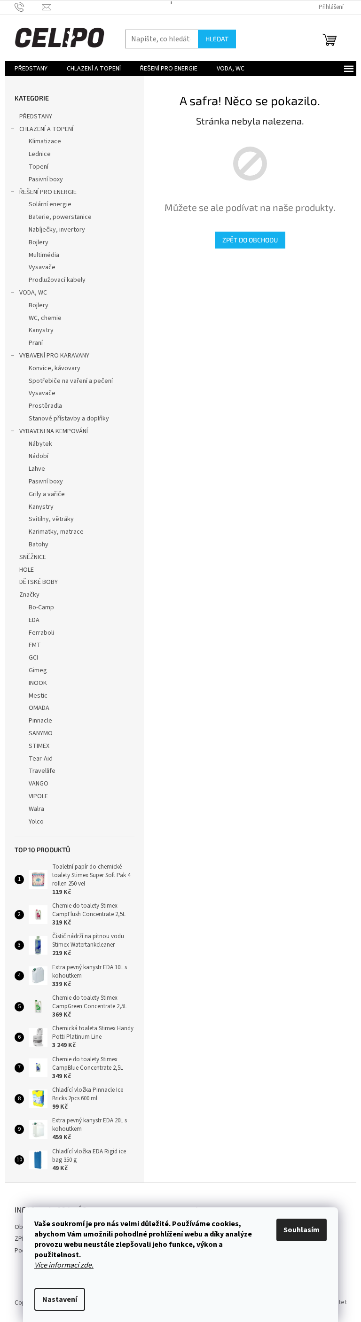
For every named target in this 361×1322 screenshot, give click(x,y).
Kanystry (41, 330)
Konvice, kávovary (54, 368)
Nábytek (40, 444)
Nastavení (59, 1299)
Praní (36, 343)
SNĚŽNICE (32, 557)
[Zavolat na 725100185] (28, 7)
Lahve (37, 469)
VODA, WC (33, 292)
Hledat (216, 39)
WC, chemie (45, 318)
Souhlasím (301, 1230)
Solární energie (50, 204)
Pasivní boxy (46, 179)
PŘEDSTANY (35, 116)
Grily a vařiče (47, 494)
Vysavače (42, 267)
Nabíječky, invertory (57, 229)
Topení (38, 166)
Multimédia (44, 255)
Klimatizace (45, 141)
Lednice (40, 154)
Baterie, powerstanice (60, 217)
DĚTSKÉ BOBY (38, 582)
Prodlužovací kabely (57, 280)
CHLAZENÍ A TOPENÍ (46, 129)
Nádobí (38, 456)
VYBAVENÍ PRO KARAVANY (54, 355)
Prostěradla (45, 406)
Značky (29, 594)
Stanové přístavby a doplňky (69, 418)
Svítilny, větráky (51, 519)
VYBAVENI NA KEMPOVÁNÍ (53, 431)
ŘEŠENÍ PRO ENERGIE (48, 192)
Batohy (38, 544)
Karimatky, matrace (56, 532)
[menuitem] (31, 68)
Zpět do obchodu (250, 240)
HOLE (26, 570)
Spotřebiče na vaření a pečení (71, 381)
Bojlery (38, 242)
